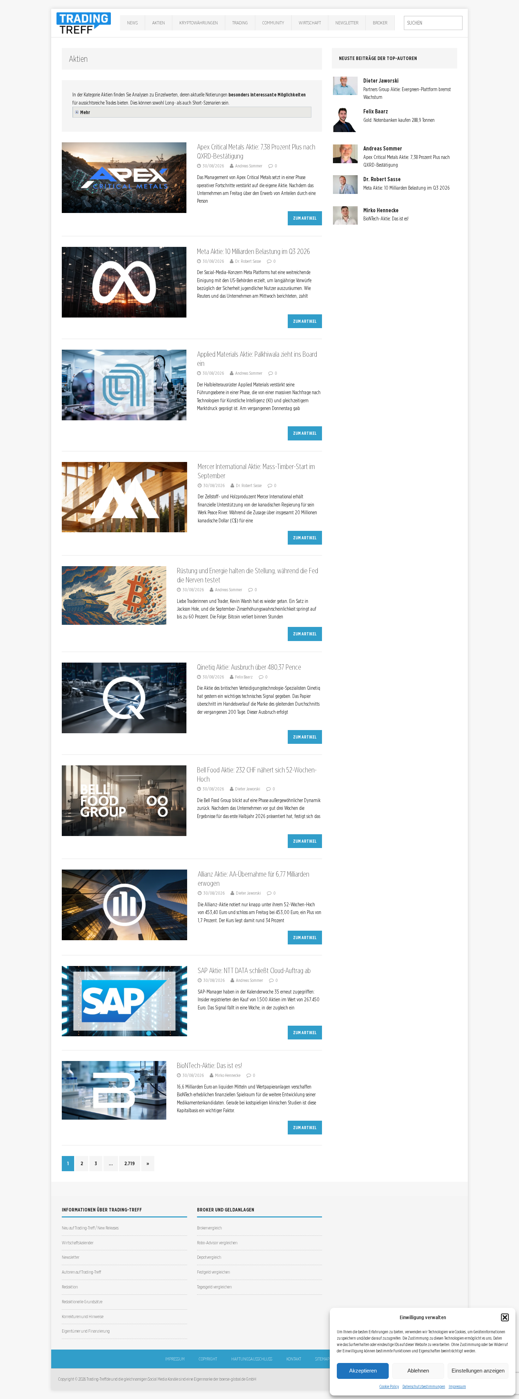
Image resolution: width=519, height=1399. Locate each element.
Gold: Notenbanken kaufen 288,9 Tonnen (399, 120)
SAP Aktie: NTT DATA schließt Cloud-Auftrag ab (254, 970)
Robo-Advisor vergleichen (217, 1242)
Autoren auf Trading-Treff (81, 1272)
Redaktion (70, 1287)
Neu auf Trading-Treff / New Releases (90, 1228)
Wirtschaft (310, 22)
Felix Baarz (244, 677)
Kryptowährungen (198, 22)
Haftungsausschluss (251, 1359)
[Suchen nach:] (433, 23)
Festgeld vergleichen (213, 1272)
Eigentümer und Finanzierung (86, 1331)
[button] (504, 1317)
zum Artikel (305, 218)
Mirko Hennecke (227, 1075)
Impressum (457, 1386)
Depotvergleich (209, 1257)
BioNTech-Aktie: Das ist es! (209, 1065)
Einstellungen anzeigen (478, 1371)
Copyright (208, 1359)
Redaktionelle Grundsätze (82, 1301)
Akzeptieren (363, 1371)
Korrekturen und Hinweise (82, 1316)
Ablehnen (418, 1371)
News (132, 22)
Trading (240, 22)
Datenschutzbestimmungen (423, 1386)
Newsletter (346, 22)
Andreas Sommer (248, 165)
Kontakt (293, 1359)
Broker (380, 22)
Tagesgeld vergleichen (214, 1287)
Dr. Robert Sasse (248, 261)
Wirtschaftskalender (78, 1242)
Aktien (158, 22)
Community (273, 22)
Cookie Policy (389, 1386)
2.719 (129, 1163)
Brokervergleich (209, 1228)
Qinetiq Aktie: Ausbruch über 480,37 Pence (249, 667)
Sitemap (322, 1359)
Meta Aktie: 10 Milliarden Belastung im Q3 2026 (253, 251)
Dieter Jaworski (247, 789)
